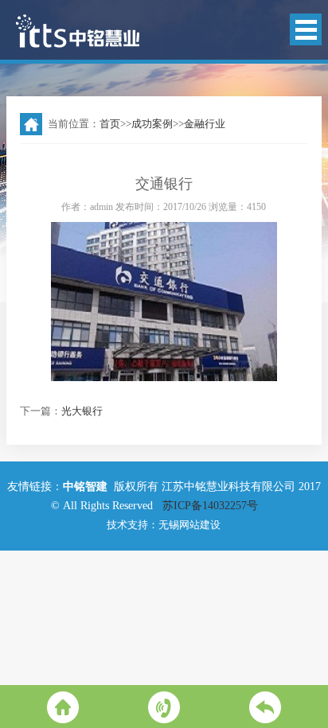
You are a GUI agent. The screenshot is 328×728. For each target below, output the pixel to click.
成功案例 (152, 124)
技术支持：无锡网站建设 (164, 525)
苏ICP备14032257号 (211, 506)
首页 (110, 124)
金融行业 (204, 124)
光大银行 (82, 411)
